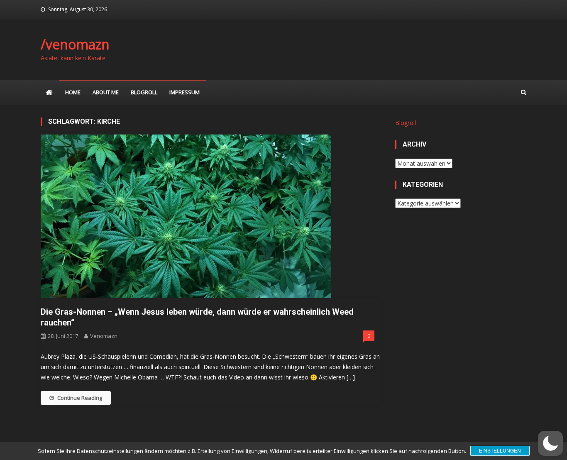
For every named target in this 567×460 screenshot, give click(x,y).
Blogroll (144, 92)
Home (73, 92)
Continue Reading (79, 397)
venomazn (103, 336)
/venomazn (75, 44)
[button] (550, 443)
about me (106, 92)
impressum (184, 92)
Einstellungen (500, 451)
